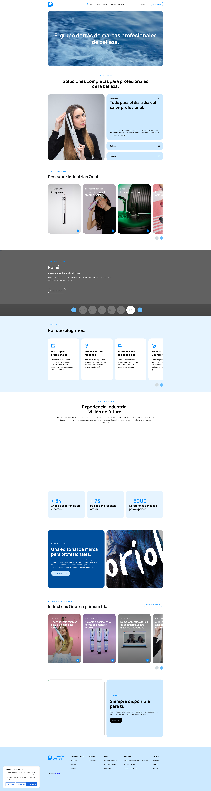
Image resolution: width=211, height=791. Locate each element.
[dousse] (92, 310)
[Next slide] (161, 238)
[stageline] (83, 310)
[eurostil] (102, 310)
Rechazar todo (21, 784)
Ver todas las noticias (152, 604)
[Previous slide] (157, 238)
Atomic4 (57, 773)
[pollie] (131, 310)
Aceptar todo (32, 784)
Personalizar (10, 784)
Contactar (116, 720)
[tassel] (121, 310)
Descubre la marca (56, 291)
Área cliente (157, 4)
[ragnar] (111, 310)
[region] (21, 777)
